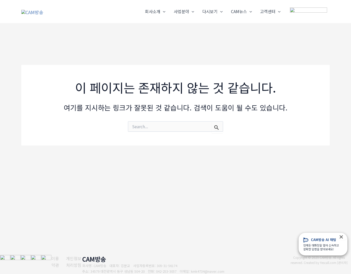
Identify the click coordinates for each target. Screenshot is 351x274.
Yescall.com (328, 262)
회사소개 (152, 11)
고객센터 (267, 11)
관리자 (342, 262)
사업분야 (181, 11)
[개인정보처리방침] (74, 262)
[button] (162, 11)
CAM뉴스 (239, 11)
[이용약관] (55, 262)
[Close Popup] (343, 236)
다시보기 (210, 11)
